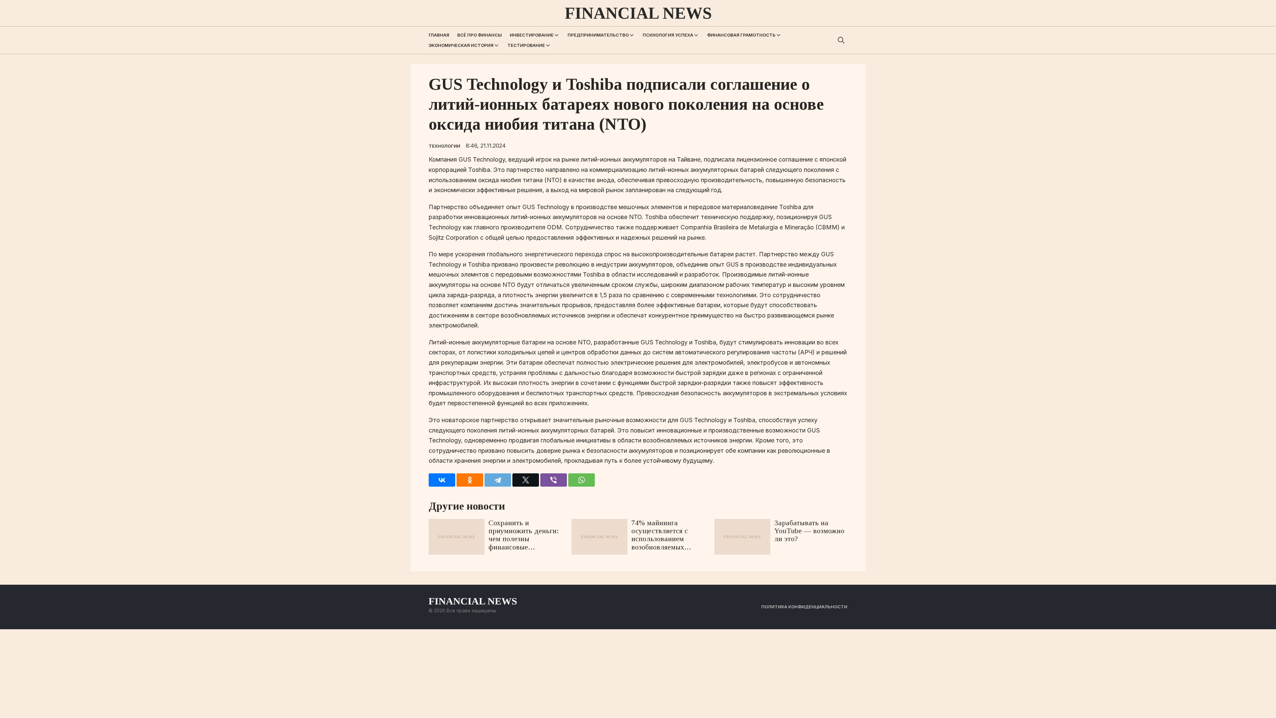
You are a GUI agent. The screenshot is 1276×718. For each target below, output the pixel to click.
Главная (439, 35)
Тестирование (526, 45)
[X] (525, 480)
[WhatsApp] (581, 480)
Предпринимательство (598, 35)
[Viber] (553, 480)
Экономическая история (461, 45)
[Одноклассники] (470, 480)
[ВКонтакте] (442, 480)
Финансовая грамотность (741, 35)
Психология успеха (668, 35)
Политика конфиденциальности (804, 606)
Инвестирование (532, 35)
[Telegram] (497, 480)
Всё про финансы (479, 35)
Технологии (444, 146)
